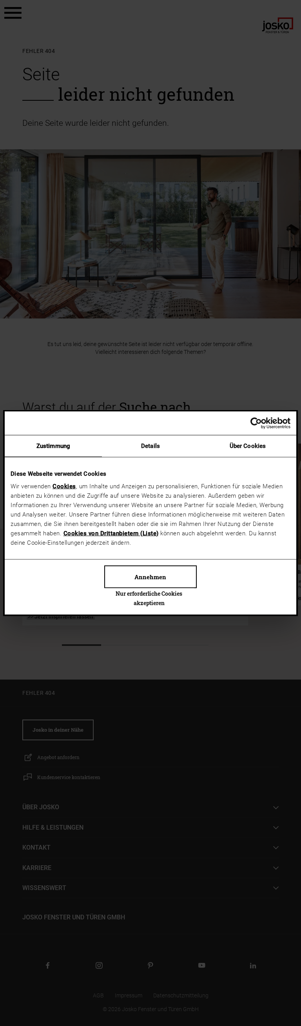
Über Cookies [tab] (248, 446)
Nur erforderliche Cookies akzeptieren (149, 597)
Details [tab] (150, 446)
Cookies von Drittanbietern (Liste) (111, 533)
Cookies (64, 485)
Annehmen (150, 576)
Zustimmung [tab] (53, 446)
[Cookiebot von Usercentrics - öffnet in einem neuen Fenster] (256, 423)
